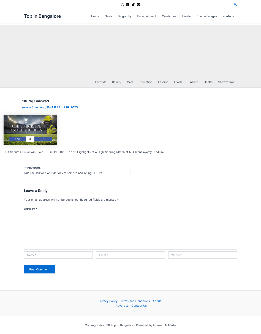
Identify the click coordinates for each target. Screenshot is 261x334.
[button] (235, 4)
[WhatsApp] (122, 4)
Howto (186, 16)
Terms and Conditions (135, 301)
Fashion (163, 82)
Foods (178, 82)
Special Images (207, 16)
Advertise (122, 305)
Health (208, 82)
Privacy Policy (108, 301)
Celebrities (169, 16)
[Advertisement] (130, 50)
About (157, 301)
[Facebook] (127, 4)
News (108, 16)
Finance (193, 82)
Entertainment (146, 16)
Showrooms (226, 82)
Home (95, 16)
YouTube (228, 16)
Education (145, 82)
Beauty (116, 82)
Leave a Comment (32, 107)
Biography (125, 16)
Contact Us (139, 305)
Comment (30, 208)
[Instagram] (138, 4)
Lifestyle (100, 82)
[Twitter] (133, 4)
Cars (130, 82)
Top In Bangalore (42, 16)
